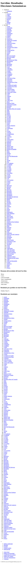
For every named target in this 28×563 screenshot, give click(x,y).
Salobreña (9, 233)
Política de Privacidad (9, 553)
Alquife (9, 48)
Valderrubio (10, 248)
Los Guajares (10, 180)
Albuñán (9, 35)
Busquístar (9, 64)
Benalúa (9, 58)
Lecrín (8, 174)
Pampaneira (10, 212)
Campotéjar (10, 69)
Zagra (8, 265)
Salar (8, 231)
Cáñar (8, 97)
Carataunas (9, 74)
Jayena (8, 155)
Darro (8, 102)
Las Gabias (9, 173)
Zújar (8, 266)
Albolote (9, 29)
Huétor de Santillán (11, 149)
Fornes (8, 122)
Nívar (8, 205)
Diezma (9, 107)
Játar (8, 162)
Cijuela (8, 83)
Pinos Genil (10, 216)
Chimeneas (9, 81)
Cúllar (8, 99)
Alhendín (9, 41)
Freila (8, 124)
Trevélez (9, 244)
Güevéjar (9, 141)
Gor (8, 129)
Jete (8, 157)
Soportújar (9, 237)
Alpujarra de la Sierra (12, 47)
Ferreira (9, 120)
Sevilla (8, 23)
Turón (8, 245)
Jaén (8, 21)
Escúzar (9, 118)
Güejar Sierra (10, 139)
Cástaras (9, 96)
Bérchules (9, 65)
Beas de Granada (11, 55)
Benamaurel (10, 61)
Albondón (9, 30)
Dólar (8, 111)
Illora (8, 150)
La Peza (9, 166)
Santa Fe (9, 235)
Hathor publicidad (8, 543)
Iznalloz (9, 153)
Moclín (8, 188)
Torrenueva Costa (11, 241)
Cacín (8, 67)
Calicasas (9, 68)
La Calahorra (10, 163)
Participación (7, 549)
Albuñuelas (9, 33)
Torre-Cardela (10, 240)
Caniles (8, 71)
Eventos (6, 546)
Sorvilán (9, 238)
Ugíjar (8, 247)
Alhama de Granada (12, 40)
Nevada (9, 202)
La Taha (9, 167)
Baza (8, 54)
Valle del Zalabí (11, 249)
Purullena (9, 224)
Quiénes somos (7, 548)
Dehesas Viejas (10, 103)
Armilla (9, 51)
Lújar (8, 184)
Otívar (8, 209)
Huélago (9, 142)
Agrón (8, 26)
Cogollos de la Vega (12, 86)
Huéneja (9, 143)
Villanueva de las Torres (13, 258)
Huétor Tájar (10, 146)
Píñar (8, 226)
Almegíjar (9, 44)
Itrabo (8, 152)
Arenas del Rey (10, 50)
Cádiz (8, 15)
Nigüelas (9, 203)
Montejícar (9, 194)
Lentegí (9, 175)
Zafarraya (9, 263)
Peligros (9, 215)
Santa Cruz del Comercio (13, 234)
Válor (8, 259)
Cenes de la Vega (11, 78)
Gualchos (9, 136)
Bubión (8, 62)
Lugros (8, 181)
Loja (8, 178)
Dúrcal (8, 114)
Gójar (8, 138)
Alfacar (8, 37)
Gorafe (8, 131)
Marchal (9, 187)
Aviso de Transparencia (9, 557)
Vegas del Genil (11, 251)
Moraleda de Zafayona (12, 196)
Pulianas (9, 223)
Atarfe (8, 53)
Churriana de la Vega (12, 82)
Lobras (8, 177)
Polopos (9, 219)
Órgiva (8, 268)
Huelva (8, 19)
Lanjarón (9, 170)
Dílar (8, 110)
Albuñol (9, 32)
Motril (8, 199)
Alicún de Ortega (11, 43)
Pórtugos (9, 227)
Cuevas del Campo (11, 92)
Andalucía (9, 11)
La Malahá (9, 164)
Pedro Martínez (10, 213)
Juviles (8, 160)
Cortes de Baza (10, 89)
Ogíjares (9, 206)
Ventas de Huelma (11, 252)
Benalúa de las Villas (12, 60)
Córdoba (9, 16)
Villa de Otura (10, 254)
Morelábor (9, 198)
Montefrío (9, 192)
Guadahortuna (10, 134)
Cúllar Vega (10, 100)
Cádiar (8, 93)
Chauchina (9, 79)
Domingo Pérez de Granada (14, 108)
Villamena (9, 255)
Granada (9, 18)
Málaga (8, 22)
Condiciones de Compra (10, 554)
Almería (9, 14)
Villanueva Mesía (11, 256)
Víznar (8, 262)
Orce (8, 208)
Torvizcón (9, 242)
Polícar (8, 220)
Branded (6, 545)
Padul (8, 210)
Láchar (8, 182)
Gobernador (10, 128)
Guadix (8, 135)
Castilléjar (9, 75)
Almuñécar (9, 46)
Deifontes (9, 106)
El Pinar (9, 115)
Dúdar (8, 113)
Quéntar (9, 229)
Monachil (9, 191)
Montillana (9, 195)
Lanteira (9, 171)
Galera (8, 127)
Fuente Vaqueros (11, 125)
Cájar (8, 95)
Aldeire (8, 36)
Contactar (6, 559)
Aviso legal (6, 552)
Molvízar (9, 189)
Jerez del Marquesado (12, 156)
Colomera (9, 88)
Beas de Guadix (11, 57)
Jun (8, 159)
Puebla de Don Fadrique (13, 222)
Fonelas (9, 121)
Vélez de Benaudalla (12, 261)
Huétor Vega (10, 148)
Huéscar (9, 145)
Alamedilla (9, 28)
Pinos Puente (10, 217)
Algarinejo (9, 39)
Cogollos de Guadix (12, 85)
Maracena (9, 185)
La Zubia (9, 168)
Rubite (8, 230)
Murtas (8, 201)
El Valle (9, 117)
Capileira (9, 72)
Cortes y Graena (11, 90)
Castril (8, 76)
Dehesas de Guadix (11, 104)
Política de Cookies (8, 556)
